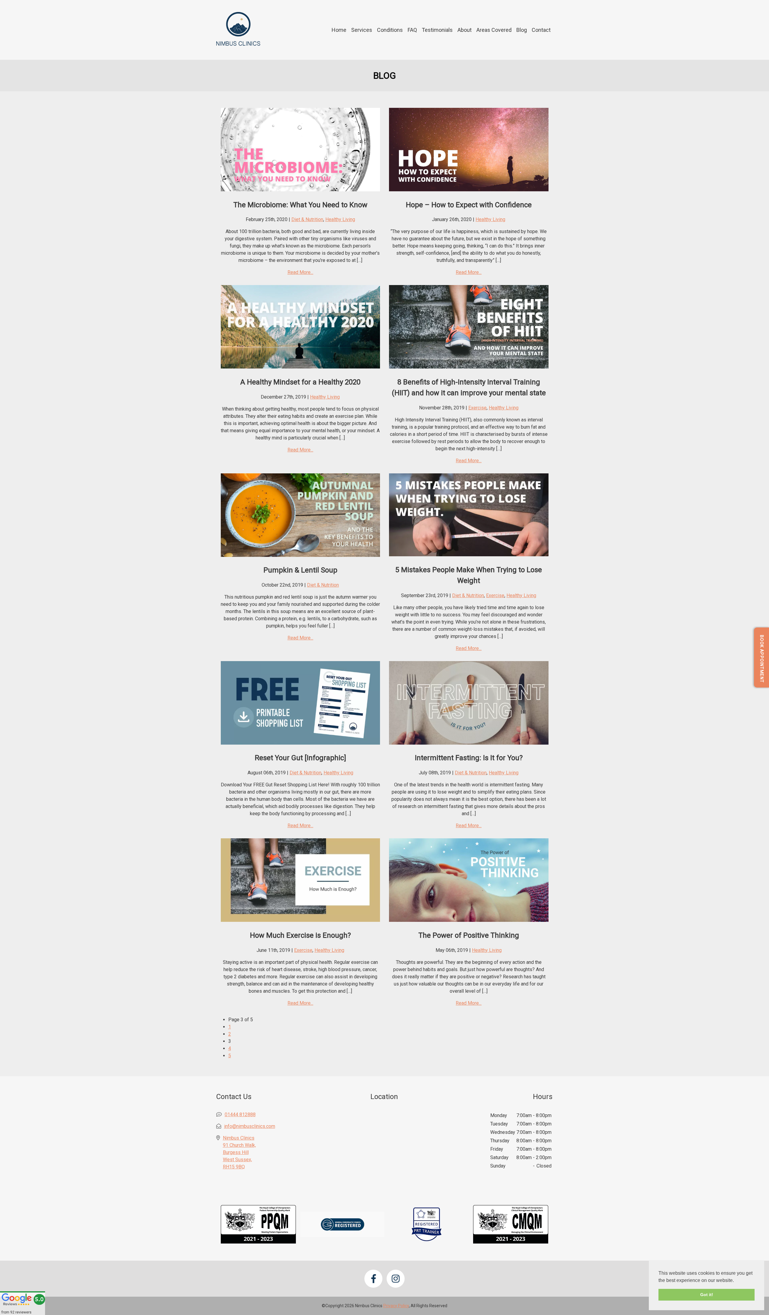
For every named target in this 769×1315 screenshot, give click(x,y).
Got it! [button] (706, 1294)
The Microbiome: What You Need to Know (300, 205)
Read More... (300, 272)
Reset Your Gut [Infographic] (300, 758)
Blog (521, 30)
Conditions (390, 30)
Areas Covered (494, 30)
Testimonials (437, 30)
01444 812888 (240, 1114)
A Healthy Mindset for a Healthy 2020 (300, 382)
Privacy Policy (396, 1305)
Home (339, 30)
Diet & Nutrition (307, 219)
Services (361, 30)
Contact (541, 30)
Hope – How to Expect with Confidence (469, 205)
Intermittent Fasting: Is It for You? (469, 758)
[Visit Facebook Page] (373, 1279)
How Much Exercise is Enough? (300, 935)
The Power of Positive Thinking (468, 935)
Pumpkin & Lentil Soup (300, 570)
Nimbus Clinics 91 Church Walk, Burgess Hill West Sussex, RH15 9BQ (239, 1152)
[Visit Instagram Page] (396, 1279)
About (464, 30)
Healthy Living (340, 219)
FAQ (412, 30)
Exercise (477, 408)
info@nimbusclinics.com (249, 1126)
